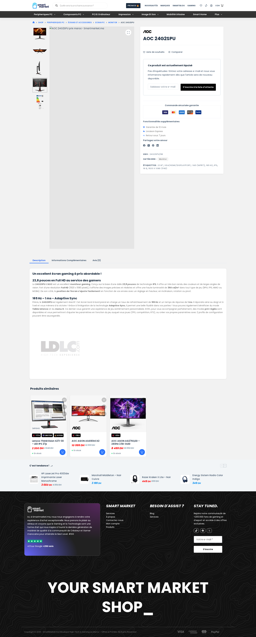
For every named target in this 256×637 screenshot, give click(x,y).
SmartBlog (179, 5)
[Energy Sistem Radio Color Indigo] (185, 479)
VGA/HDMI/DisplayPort (177, 165)
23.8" (160, 165)
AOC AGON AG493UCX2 (85, 440)
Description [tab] (39, 260)
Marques (165, 5)
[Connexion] (211, 5)
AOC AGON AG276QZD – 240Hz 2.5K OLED (125, 442)
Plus (217, 14)
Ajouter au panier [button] (62, 452)
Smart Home (200, 14)
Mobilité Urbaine (176, 14)
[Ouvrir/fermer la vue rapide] (64, 413)
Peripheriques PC (43, 14)
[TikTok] (196, 530)
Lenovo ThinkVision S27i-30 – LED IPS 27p (48, 442)
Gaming (191, 5)
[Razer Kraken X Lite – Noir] (134, 479)
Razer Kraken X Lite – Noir (156, 477)
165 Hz (209, 165)
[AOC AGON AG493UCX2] (88, 413)
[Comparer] (206, 5)
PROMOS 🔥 (133, 5)
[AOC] (147, 31)
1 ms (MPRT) (198, 165)
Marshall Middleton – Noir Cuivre (106, 477)
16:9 (145, 168)
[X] (209, 530)
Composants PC (72, 14)
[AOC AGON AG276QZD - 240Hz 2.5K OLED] (128, 413)
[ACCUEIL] (33, 22)
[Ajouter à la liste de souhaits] (64, 400)
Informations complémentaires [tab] (69, 260)
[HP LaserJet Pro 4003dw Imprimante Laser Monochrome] (33, 479)
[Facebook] (144, 145)
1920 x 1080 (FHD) (157, 168)
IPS (215, 165)
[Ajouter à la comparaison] (64, 407)
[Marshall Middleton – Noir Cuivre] (84, 479)
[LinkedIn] (157, 145)
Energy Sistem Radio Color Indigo (207, 477)
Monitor (163, 159)
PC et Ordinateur (101, 14)
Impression (125, 14)
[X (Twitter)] (149, 145)
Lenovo (36, 428)
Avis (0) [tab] (97, 260)
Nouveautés (151, 5)
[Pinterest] (153, 145)
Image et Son (149, 14)
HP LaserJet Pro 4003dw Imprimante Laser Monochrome (55, 477)
